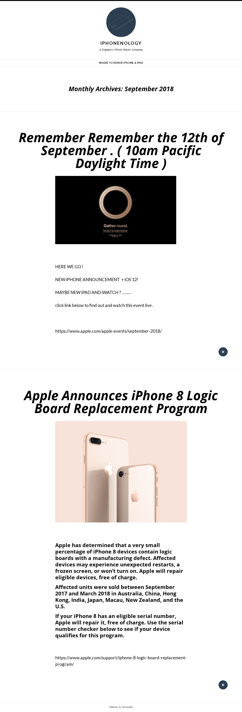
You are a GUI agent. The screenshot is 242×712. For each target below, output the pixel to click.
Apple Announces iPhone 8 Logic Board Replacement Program (121, 401)
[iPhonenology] (121, 23)
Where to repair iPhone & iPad (121, 62)
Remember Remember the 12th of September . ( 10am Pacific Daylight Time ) (121, 150)
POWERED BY (121, 707)
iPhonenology (121, 43)
